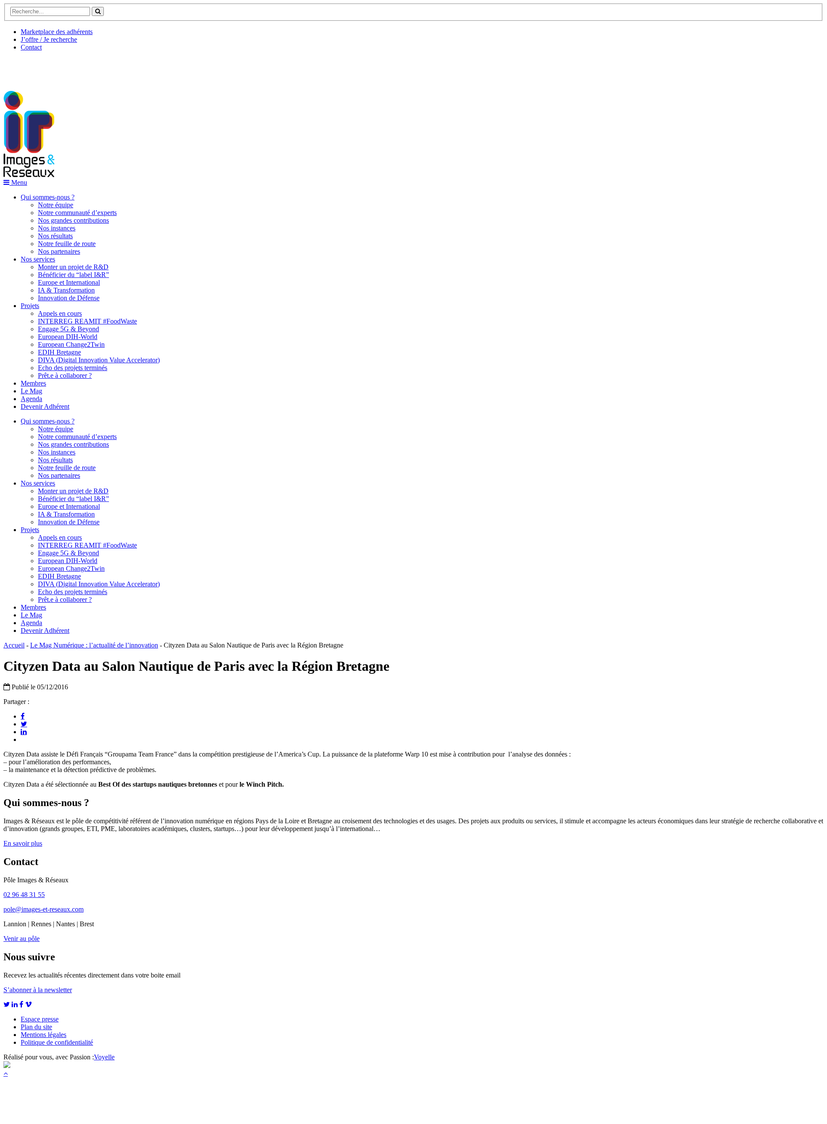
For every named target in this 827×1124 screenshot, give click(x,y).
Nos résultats (55, 236)
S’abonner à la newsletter (37, 989)
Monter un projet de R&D (73, 267)
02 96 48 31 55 (24, 894)
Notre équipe (55, 205)
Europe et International (69, 282)
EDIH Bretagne (59, 352)
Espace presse (40, 1019)
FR (67, 67)
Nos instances (56, 228)
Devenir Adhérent (45, 406)
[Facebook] (23, 716)
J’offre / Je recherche (49, 39)
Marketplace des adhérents (57, 31)
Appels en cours (60, 313)
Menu (18, 182)
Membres (33, 383)
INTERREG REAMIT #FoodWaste (87, 321)
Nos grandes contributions (73, 220)
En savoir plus (22, 843)
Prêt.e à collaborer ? (65, 375)
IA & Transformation (66, 290)
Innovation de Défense (68, 298)
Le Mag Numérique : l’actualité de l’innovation (94, 645)
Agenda (31, 398)
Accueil (14, 645)
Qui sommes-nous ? (48, 197)
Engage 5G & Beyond (68, 329)
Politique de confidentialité (57, 1042)
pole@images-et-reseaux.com (43, 909)
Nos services (38, 259)
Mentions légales (43, 1034)
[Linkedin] (24, 731)
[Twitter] (24, 723)
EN (36, 67)
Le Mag (31, 391)
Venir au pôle (21, 938)
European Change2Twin (71, 344)
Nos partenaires (59, 251)
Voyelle (104, 1057)
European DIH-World (67, 336)
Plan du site (36, 1027)
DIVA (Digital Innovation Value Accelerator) (99, 360)
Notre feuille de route (67, 243)
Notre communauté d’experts (77, 212)
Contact (31, 47)
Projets (30, 305)
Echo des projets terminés (72, 367)
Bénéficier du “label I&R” (73, 274)
